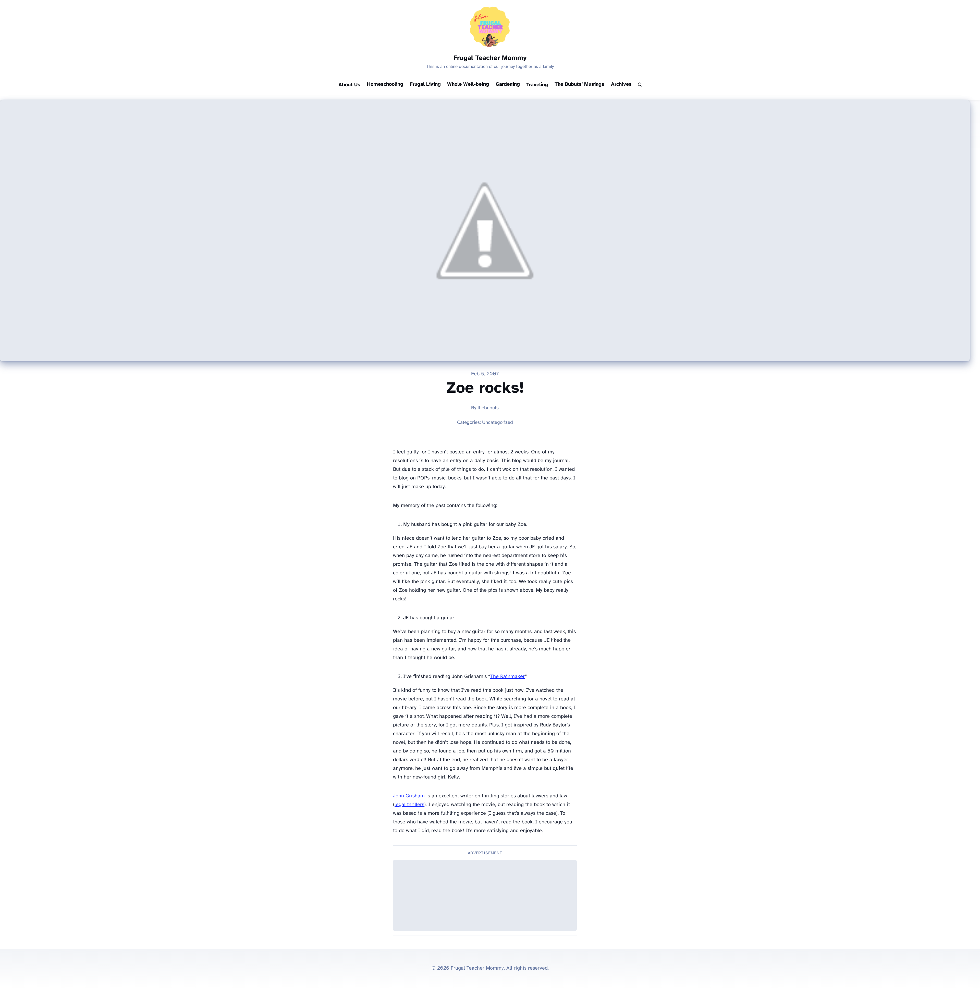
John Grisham (409, 796)
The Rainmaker (507, 676)
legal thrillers (409, 804)
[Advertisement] (485, 895)
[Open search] (639, 85)
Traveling (537, 85)
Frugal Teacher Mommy (490, 58)
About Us (349, 85)
